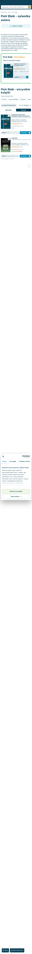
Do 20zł (4, 99)
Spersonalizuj (15, 496)
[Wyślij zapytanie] (29, 7)
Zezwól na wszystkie (16, 491)
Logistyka (14, 138)
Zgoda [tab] (4, 461)
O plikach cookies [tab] (24, 461)
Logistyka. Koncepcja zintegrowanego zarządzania (20, 65)
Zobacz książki (16, 26)
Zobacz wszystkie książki (11, 60)
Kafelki (9, 110)
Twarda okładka (13, 99)
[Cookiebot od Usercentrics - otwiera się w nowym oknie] (22, 456)
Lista (24, 110)
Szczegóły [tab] (13, 461)
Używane (23, 99)
